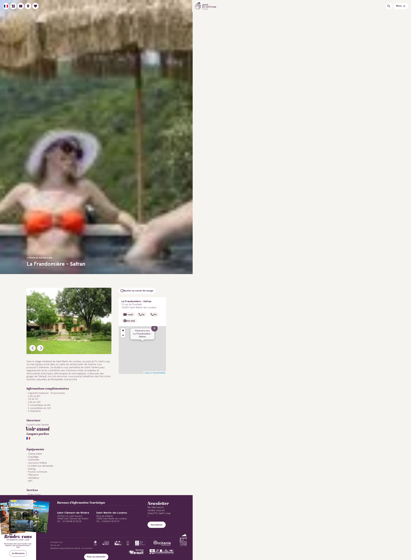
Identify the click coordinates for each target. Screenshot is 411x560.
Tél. (143, 315)
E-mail (129, 315)
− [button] (123, 335)
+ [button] (123, 330)
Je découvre (18, 553)
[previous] (32, 348)
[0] (35, 6)
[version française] (6, 6)
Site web (130, 321)
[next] (40, 348)
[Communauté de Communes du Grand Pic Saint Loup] (183, 540)
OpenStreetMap (159, 372)
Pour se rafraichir (40, 258)
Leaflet (147, 372)
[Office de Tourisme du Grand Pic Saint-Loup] (205, 6)
